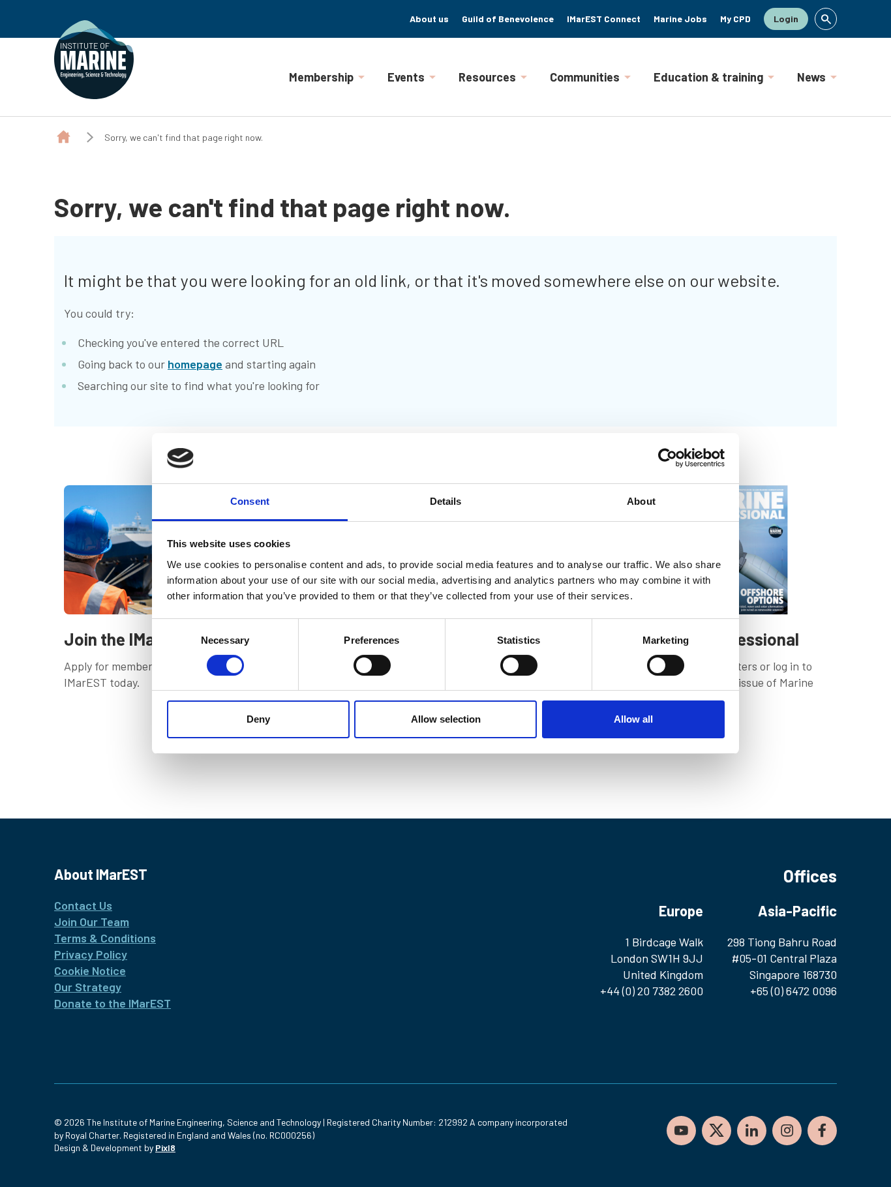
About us (429, 18)
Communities (585, 77)
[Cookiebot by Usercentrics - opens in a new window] (668, 458)
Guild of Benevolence (508, 18)
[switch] (372, 665)
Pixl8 (165, 1147)
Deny (258, 719)
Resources (487, 77)
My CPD (735, 18)
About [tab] (641, 501)
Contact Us (83, 905)
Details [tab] (446, 501)
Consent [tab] (249, 501)
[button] (826, 19)
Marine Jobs (680, 18)
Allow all (633, 719)
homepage (195, 364)
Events (406, 77)
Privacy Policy (90, 954)
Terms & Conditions (105, 938)
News (811, 77)
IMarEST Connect (604, 18)
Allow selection (446, 719)
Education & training (708, 77)
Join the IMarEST (128, 639)
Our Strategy (87, 987)
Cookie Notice (90, 970)
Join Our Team (91, 921)
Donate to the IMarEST (112, 1003)
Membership (321, 77)
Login (786, 18)
